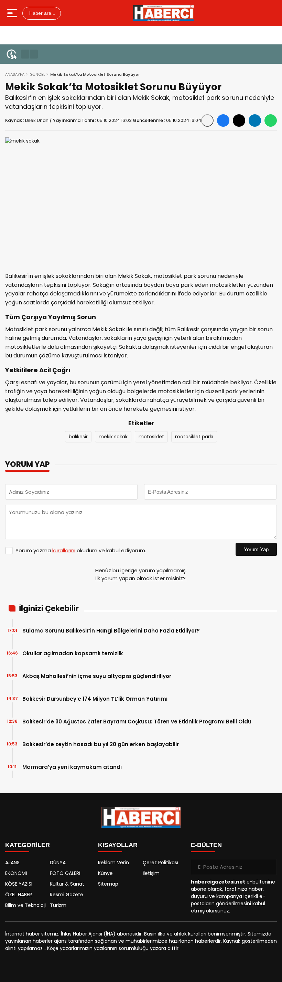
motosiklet (151, 436)
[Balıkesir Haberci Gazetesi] (163, 13)
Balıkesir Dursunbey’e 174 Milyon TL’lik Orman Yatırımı (94, 698)
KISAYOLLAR (118, 845)
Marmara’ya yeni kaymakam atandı (72, 767)
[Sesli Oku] (207, 120)
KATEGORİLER (27, 845)
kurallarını (63, 550)
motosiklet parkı (194, 436)
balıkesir (78, 436)
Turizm (58, 905)
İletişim (151, 873)
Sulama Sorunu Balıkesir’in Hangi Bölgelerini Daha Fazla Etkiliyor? (111, 630)
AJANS (12, 862)
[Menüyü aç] (13, 13)
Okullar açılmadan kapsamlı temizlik (72, 653)
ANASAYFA (14, 74)
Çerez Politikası (160, 862)
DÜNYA (58, 862)
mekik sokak (113, 436)
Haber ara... (41, 13)
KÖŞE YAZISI (18, 883)
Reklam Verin (113, 862)
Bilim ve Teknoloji (25, 905)
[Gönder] (269, 867)
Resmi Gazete (66, 894)
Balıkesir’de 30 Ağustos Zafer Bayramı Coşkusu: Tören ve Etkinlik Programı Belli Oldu (136, 721)
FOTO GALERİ (65, 873)
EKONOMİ (16, 873)
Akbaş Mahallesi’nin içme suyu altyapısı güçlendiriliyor (96, 676)
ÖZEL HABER (18, 894)
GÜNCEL (37, 74)
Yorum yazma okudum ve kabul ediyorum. (80, 550)
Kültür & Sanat (67, 883)
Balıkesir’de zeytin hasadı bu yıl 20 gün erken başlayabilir (100, 744)
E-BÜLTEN (206, 845)
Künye (105, 873)
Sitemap (108, 883)
